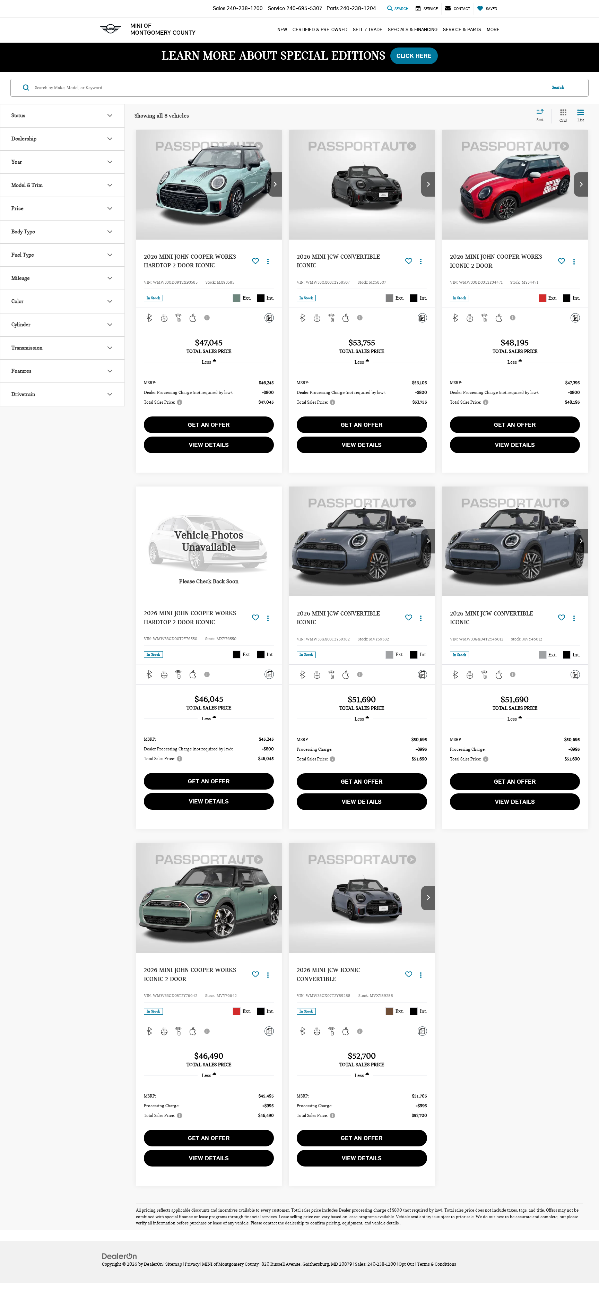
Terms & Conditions (436, 1264)
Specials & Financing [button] (412, 30)
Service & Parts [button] (462, 30)
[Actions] (268, 261)
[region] (209, 392)
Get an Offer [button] (209, 425)
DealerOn (153, 1264)
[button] (275, 184)
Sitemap (173, 1264)
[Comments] (269, 317)
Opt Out (406, 1264)
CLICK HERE (414, 56)
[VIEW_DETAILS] (209, 541)
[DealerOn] (119, 1256)
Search (558, 87)
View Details (209, 445)
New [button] (282, 30)
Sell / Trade (367, 30)
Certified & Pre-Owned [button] (320, 30)
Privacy (192, 1264)
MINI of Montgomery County (163, 29)
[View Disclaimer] (207, 317)
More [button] (493, 30)
